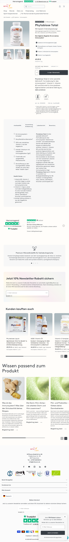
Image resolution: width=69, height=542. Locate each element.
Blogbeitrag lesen (8, 430)
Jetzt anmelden (52, 533)
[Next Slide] (27, 54)
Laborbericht (41, 125)
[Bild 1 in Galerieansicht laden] (9, 54)
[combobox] (34, 6)
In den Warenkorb (54, 72)
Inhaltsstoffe (17, 125)
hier (57, 537)
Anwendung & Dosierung (29, 125)
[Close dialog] (64, 516)
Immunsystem (23, 17)
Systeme (16, 17)
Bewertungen (53, 125)
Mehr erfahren (40, 90)
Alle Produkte (7, 17)
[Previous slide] (5, 54)
